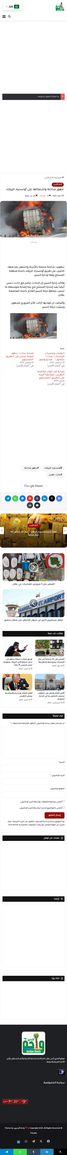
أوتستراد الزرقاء (52, 468)
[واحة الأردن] (60, 6)
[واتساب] (15, 498)
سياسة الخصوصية (54, 1083)
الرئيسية (58, 178)
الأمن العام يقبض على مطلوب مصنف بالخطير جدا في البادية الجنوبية (51, 696)
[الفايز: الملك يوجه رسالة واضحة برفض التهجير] (17, 682)
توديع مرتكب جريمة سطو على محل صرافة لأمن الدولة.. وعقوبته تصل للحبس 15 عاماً (17, 662)
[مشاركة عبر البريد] (37, 505)
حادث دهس (55, 475)
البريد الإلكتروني (58, 776)
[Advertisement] (33, 57)
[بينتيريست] (30, 498)
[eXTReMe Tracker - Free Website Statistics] (61, 1075)
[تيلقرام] (8, 498)
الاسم (62, 762)
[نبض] (18, 1142)
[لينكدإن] (44, 498)
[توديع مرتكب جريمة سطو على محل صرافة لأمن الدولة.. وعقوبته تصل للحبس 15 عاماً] (17, 648)
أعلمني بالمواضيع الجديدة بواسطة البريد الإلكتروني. (40, 808)
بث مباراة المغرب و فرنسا (48, 97)
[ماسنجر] (22, 498)
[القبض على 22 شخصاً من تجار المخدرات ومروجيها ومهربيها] (50, 648)
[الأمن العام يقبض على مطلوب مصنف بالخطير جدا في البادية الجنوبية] (50, 682)
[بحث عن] (9, 16)
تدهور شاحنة (30, 468)
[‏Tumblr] (37, 498)
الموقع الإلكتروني (57, 789)
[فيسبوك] (59, 498)
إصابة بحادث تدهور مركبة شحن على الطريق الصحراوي (20, 356)
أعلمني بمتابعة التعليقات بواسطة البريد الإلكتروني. (41, 802)
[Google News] (33, 486)
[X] (52, 498)
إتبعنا (56, 899)
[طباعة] (30, 505)
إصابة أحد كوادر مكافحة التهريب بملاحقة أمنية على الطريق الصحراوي (51, 374)
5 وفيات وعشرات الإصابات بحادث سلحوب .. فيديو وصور (52, 356)
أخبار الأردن (48, 178)
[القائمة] (3, 16)
